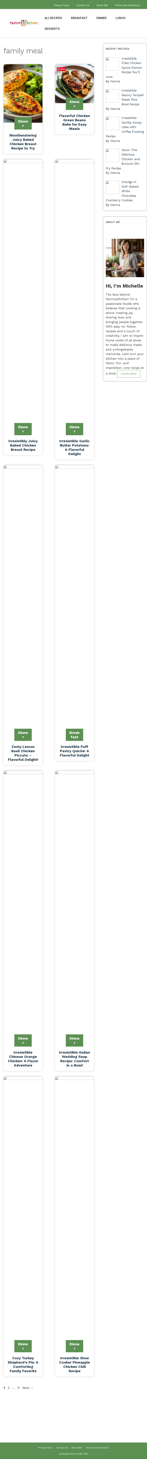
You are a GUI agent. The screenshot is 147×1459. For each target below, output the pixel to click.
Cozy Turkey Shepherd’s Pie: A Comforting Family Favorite (23, 1364)
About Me (102, 5)
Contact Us (83, 5)
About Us (120, 1427)
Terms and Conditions (127, 5)
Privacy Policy (61, 5)
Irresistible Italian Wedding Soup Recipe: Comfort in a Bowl (74, 1058)
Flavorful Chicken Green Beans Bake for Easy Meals (74, 122)
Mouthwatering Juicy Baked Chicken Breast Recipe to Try (23, 141)
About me (120, 1433)
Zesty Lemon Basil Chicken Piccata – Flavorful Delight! (23, 753)
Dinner (101, 18)
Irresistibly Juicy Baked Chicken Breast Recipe (23, 445)
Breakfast (79, 18)
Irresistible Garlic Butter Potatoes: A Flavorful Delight (74, 447)
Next (27, 1388)
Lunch (120, 18)
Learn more (129, 373)
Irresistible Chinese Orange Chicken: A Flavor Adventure (23, 1058)
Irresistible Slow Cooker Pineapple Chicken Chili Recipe (74, 1364)
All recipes (53, 18)
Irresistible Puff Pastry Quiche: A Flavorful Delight (74, 750)
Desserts (52, 29)
